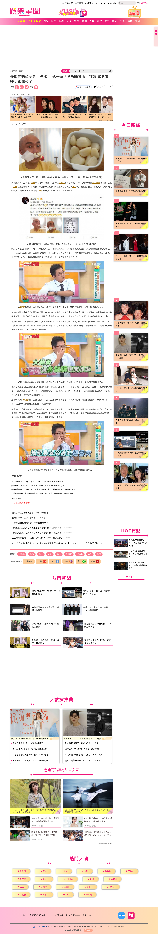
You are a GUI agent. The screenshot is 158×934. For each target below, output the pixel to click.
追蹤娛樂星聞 (91, 3)
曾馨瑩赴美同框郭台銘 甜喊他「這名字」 (83, 760)
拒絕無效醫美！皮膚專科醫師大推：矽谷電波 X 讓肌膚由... (37, 533)
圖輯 (137, 21)
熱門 (53, 21)
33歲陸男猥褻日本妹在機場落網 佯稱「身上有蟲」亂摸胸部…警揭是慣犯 (42, 493)
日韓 (92, 21)
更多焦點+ (131, 577)
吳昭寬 (22, 307)
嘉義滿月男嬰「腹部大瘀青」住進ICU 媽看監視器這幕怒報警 (37, 482)
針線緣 (22, 21)
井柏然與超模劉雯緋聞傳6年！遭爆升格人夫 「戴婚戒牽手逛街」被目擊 (48, 116)
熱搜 (61, 21)
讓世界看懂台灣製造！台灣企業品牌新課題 (138, 565)
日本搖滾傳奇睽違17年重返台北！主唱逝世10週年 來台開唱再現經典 (87, 811)
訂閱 (40, 561)
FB (101, 3)
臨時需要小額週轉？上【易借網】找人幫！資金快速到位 (44, 833)
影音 (122, 21)
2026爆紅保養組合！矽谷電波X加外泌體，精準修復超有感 (98, 820)
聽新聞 (65, 71)
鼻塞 (33, 183)
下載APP (29, 561)
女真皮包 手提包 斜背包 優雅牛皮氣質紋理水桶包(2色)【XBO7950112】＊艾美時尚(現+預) (59, 543)
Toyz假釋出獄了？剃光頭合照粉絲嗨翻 (82, 743)
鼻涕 (41, 191)
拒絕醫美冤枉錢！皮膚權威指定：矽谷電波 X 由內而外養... (37, 528)
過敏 (98, 183)
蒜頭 (15, 187)
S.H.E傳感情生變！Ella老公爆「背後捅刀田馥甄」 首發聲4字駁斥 (74, 116)
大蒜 (74, 187)
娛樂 (21, 71)
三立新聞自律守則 (59, 915)
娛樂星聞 (13, 71)
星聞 (69, 21)
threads (112, 3)
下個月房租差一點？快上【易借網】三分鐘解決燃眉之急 (45, 820)
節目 (130, 21)
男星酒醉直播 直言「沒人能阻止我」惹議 (82, 738)
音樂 (107, 21)
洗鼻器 (26, 400)
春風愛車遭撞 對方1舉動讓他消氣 (28, 743)
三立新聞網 (67, 3)
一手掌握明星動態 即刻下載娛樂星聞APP (30, 523)
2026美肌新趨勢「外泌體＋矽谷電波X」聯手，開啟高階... (37, 538)
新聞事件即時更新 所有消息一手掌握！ (29, 518)
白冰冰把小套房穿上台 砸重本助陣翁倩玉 (31, 755)
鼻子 (94, 183)
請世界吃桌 (34, 21)
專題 (115, 21)
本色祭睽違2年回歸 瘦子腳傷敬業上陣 (30, 749)
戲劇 (84, 21)
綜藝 (76, 21)
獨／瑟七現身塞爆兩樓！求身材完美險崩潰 (30, 738)
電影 (99, 21)
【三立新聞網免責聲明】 (22, 503)
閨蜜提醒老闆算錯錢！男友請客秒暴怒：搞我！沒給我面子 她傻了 (39, 486)
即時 (46, 21)
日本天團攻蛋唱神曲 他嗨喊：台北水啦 (82, 749)
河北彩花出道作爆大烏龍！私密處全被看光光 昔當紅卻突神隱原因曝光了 (97, 834)
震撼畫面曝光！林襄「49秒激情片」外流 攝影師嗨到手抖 (22, 116)
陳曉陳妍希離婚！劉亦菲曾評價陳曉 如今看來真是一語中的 (100, 116)
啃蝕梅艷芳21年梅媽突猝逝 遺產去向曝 (30, 760)
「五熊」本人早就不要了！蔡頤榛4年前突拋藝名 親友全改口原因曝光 (35, 811)
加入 (54, 561)
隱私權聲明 (44, 915)
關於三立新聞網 (30, 915)
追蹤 (67, 561)
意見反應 (87, 915)
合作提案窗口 (75, 915)
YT (105, 3)
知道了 (89, 930)
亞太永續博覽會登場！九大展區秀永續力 (138, 554)
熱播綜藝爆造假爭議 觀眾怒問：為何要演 (83, 755)
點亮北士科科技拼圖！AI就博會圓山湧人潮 (138, 543)
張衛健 (62, 183)
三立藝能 (79, 3)
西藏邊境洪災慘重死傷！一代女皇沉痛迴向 (30, 513)
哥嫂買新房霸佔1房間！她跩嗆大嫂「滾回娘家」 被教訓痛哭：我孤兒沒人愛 (43, 489)
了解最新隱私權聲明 (74, 930)
